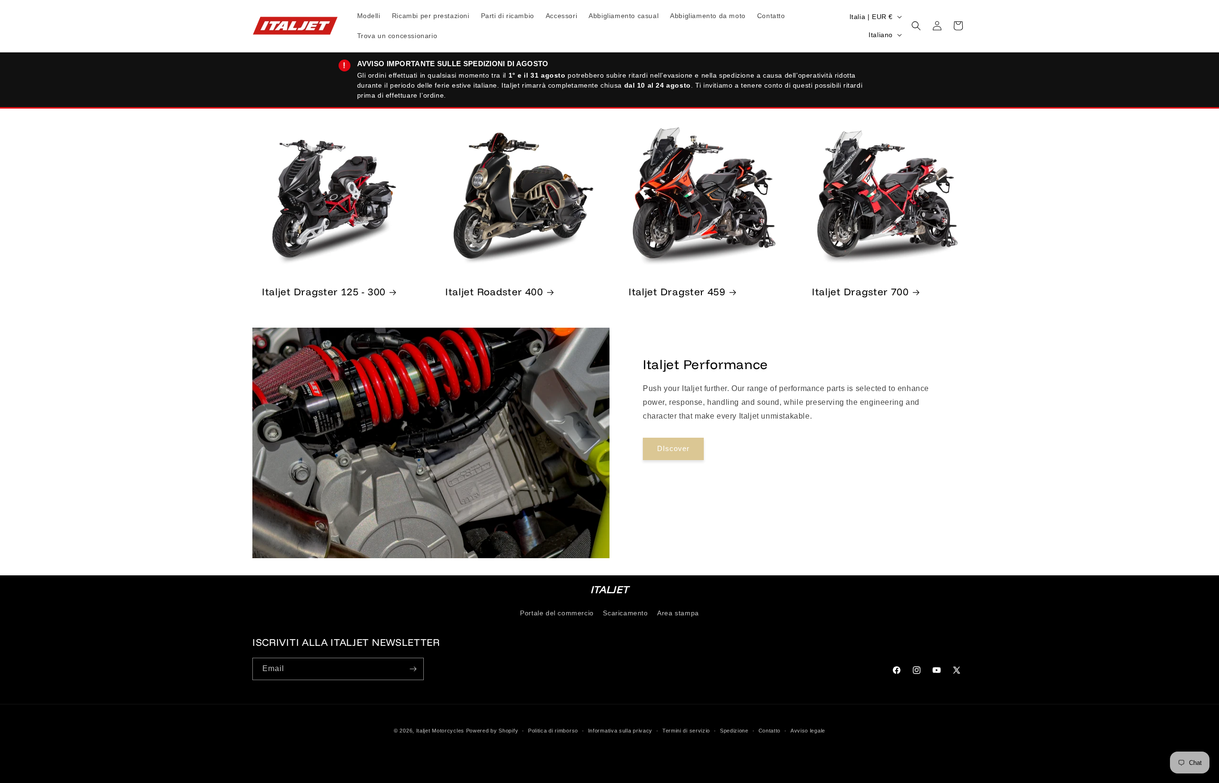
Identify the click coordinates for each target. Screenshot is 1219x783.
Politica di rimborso (553, 730)
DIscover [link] (673, 449)
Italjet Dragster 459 (677, 291)
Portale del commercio (557, 613)
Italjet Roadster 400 (494, 291)
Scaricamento (625, 613)
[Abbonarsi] (412, 669)
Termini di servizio (686, 730)
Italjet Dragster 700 (860, 291)
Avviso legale (807, 730)
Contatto (770, 730)
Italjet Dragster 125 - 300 (324, 291)
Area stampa (678, 613)
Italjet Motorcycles (440, 730)
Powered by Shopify (492, 730)
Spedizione (734, 730)
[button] (916, 25)
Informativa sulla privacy (620, 730)
